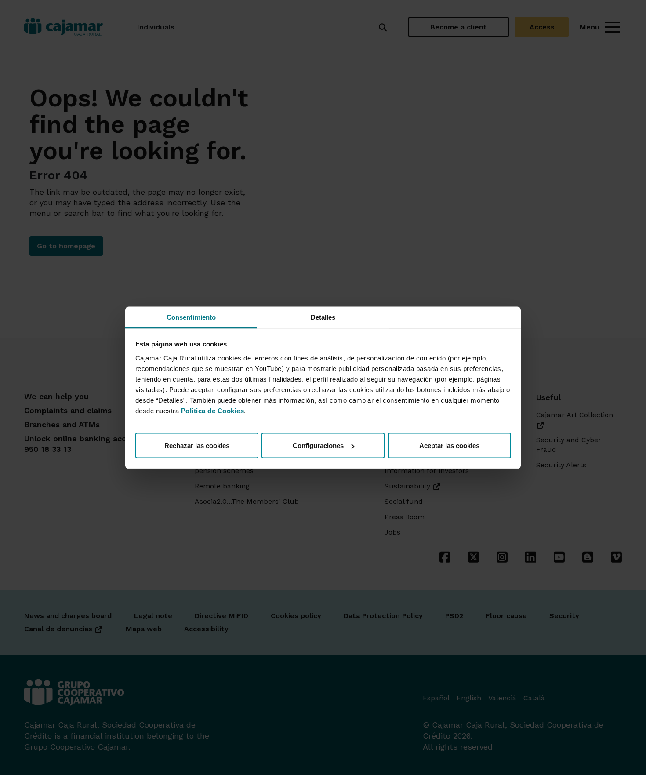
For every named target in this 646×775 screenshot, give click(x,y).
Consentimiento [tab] (191, 316)
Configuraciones (318, 445)
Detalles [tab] (323, 316)
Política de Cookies (212, 410)
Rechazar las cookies (196, 445)
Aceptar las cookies (449, 445)
